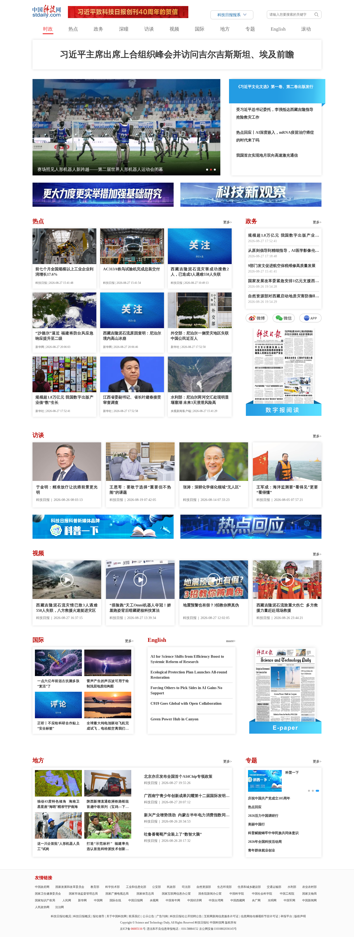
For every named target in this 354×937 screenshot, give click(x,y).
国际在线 (115, 900)
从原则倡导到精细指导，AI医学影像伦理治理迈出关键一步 (283, 250)
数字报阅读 (283, 410)
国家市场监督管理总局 (83, 893)
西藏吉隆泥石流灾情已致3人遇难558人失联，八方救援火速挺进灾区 (67, 607)
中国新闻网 (309, 900)
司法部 (186, 887)
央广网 (256, 900)
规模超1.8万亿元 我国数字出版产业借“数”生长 (64, 400)
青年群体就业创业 (261, 850)
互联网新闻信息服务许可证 (221, 916)
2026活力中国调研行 (263, 815)
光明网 (272, 900)
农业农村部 (309, 887)
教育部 (95, 887)
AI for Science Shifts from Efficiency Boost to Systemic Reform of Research (187, 659)
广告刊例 (162, 916)
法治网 (59, 907)
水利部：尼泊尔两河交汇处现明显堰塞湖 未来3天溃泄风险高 (200, 400)
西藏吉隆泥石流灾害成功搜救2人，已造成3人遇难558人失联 (200, 271)
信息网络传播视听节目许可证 (259, 916)
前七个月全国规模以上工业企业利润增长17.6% (64, 271)
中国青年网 (173, 900)
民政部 (171, 887)
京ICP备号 (133, 928)
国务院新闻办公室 (210, 893)
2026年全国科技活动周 (265, 842)
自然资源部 (204, 887)
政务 (98, 29)
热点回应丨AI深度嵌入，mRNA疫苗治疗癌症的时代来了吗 (275, 136)
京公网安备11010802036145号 (218, 928)
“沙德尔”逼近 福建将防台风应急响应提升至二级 (64, 335)
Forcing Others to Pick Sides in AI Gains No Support (186, 690)
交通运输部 (274, 887)
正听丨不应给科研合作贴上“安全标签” (58, 725)
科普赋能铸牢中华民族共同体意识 (273, 833)
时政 (48, 29)
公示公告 (148, 916)
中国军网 (289, 900)
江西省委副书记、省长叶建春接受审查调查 (132, 400)
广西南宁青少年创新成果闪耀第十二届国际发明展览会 (186, 796)
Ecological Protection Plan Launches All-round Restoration (189, 674)
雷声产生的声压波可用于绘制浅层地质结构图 (108, 683)
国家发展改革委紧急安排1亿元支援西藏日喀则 (283, 281)
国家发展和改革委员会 (69, 887)
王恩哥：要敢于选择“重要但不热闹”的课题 (140, 489)
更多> (227, 222)
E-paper (285, 728)
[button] (207, 170)
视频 (174, 29)
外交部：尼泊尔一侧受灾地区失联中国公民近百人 (200, 335)
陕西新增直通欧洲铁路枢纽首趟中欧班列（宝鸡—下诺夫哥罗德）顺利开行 (108, 805)
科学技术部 (112, 887)
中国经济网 (194, 900)
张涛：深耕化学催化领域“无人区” (212, 487)
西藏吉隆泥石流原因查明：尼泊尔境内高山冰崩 (132, 335)
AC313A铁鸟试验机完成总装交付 (131, 269)
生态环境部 (224, 887)
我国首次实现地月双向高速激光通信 (267, 155)
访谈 (149, 29)
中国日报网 (135, 900)
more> (231, 641)
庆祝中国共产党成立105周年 (269, 798)
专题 (250, 29)
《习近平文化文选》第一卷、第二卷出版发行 (274, 87)
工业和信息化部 (136, 887)
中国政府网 (42, 887)
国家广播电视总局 (117, 893)
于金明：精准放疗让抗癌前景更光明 (67, 489)
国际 (199, 29)
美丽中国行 (256, 824)
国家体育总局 (145, 893)
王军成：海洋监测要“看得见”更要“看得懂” (287, 489)
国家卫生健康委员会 (48, 893)
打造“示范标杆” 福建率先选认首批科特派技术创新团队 (108, 847)
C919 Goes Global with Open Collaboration (186, 703)
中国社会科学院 (262, 893)
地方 (225, 29)
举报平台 (286, 916)
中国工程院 (287, 893)
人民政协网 (42, 907)
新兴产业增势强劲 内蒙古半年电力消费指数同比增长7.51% (186, 815)
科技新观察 (293, 772)
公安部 (156, 887)
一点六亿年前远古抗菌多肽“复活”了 (58, 683)
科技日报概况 (82, 916)
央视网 (154, 900)
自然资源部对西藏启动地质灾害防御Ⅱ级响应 (283, 296)
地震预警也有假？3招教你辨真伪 (211, 605)
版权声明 (300, 916)
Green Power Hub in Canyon (174, 719)
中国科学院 (236, 893)
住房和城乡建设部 (249, 887)
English (278, 29)
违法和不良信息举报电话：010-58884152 (172, 928)
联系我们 (134, 916)
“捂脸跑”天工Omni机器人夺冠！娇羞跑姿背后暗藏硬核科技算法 (140, 607)
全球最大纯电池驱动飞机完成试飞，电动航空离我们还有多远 (108, 726)
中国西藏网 (237, 900)
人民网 (66, 900)
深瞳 (124, 29)
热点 (73, 29)
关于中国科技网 (116, 916)
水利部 (292, 887)
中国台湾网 (216, 900)
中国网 (98, 900)
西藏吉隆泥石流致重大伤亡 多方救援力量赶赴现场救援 (287, 607)
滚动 (306, 29)
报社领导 (98, 916)
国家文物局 (309, 893)
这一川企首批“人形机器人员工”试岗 (58, 846)
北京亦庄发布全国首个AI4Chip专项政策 (178, 776)
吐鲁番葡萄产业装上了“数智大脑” (173, 834)
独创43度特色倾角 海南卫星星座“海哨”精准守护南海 (58, 804)
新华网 (82, 900)
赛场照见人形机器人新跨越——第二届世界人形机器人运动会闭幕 (100, 169)
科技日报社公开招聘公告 (186, 916)
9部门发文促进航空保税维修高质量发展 (281, 266)
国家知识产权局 (45, 900)
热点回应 (255, 807)
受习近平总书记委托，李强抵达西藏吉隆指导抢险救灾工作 (274, 113)
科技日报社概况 (61, 916)
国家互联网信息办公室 (176, 893)
